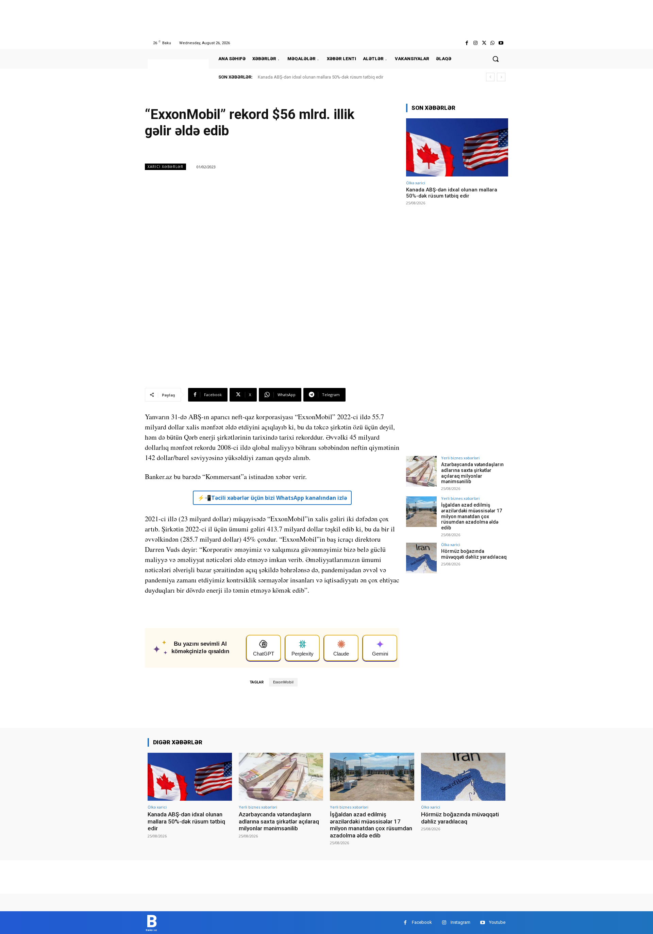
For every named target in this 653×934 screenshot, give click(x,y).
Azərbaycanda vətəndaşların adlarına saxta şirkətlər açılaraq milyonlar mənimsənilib (472, 473)
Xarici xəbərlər (165, 166)
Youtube (497, 922)
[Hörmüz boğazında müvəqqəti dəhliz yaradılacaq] (421, 558)
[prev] (490, 77)
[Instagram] (475, 43)
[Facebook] (467, 43)
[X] (484, 43)
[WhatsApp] (492, 43)
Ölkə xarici (415, 183)
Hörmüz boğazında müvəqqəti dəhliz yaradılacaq (474, 554)
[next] (501, 77)
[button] (495, 59)
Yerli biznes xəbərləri (460, 458)
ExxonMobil (283, 682)
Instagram (460, 922)
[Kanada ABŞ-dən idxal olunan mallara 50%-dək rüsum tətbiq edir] (457, 147)
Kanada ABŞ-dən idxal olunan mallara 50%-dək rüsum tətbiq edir (320, 77)
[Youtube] (501, 43)
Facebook (422, 922)
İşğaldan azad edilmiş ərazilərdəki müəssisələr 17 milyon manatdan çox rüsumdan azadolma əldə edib (471, 516)
